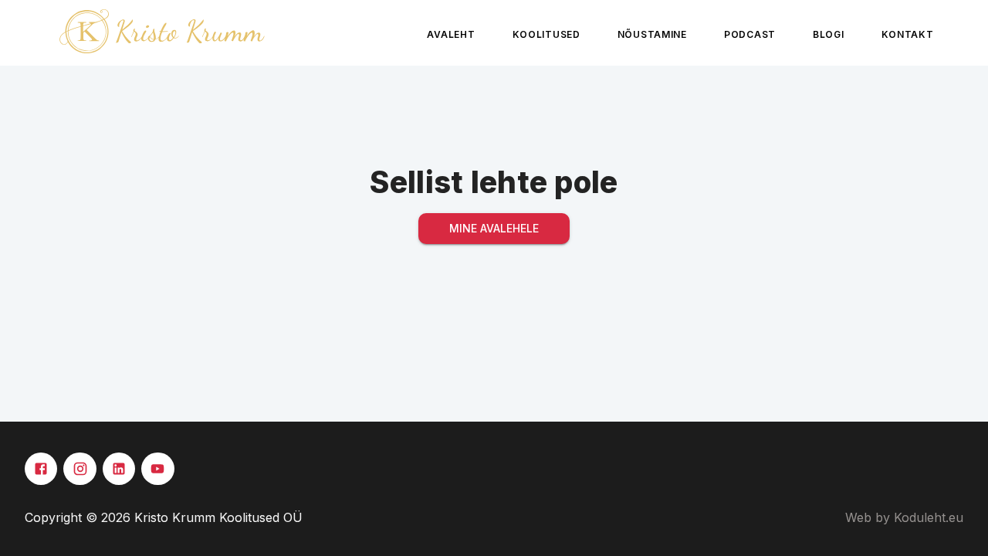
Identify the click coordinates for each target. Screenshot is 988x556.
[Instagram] (79, 469)
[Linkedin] (119, 469)
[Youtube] (157, 469)
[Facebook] (41, 469)
